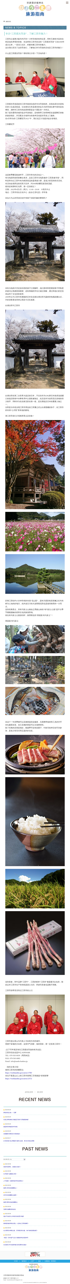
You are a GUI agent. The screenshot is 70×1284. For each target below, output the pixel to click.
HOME (16, 1261)
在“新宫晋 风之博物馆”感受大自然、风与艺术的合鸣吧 (18, 1141)
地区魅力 (24, 1261)
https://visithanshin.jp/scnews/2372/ (18, 1079)
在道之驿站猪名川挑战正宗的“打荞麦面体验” (16, 1119)
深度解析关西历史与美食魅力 (11, 1134)
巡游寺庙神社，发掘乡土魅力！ (12, 1166)
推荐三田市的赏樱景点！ (10, 1188)
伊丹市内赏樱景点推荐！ (10, 1195)
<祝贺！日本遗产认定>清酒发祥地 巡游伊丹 (15, 1237)
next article (40, 1092)
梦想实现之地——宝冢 (9, 1112)
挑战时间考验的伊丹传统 (10, 1126)
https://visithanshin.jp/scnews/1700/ (18, 1073)
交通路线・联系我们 (50, 1261)
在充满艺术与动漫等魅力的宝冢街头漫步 (14, 1244)
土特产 (32, 1261)
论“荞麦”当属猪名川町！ (10, 1174)
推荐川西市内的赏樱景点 (10, 1202)
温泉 (39, 1261)
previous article (29, 1092)
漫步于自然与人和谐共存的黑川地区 (13, 1216)
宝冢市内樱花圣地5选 (9, 1209)
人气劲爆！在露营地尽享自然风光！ (13, 1181)
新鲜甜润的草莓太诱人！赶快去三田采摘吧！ (16, 1223)
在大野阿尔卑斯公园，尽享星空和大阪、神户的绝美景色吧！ (20, 1230)
